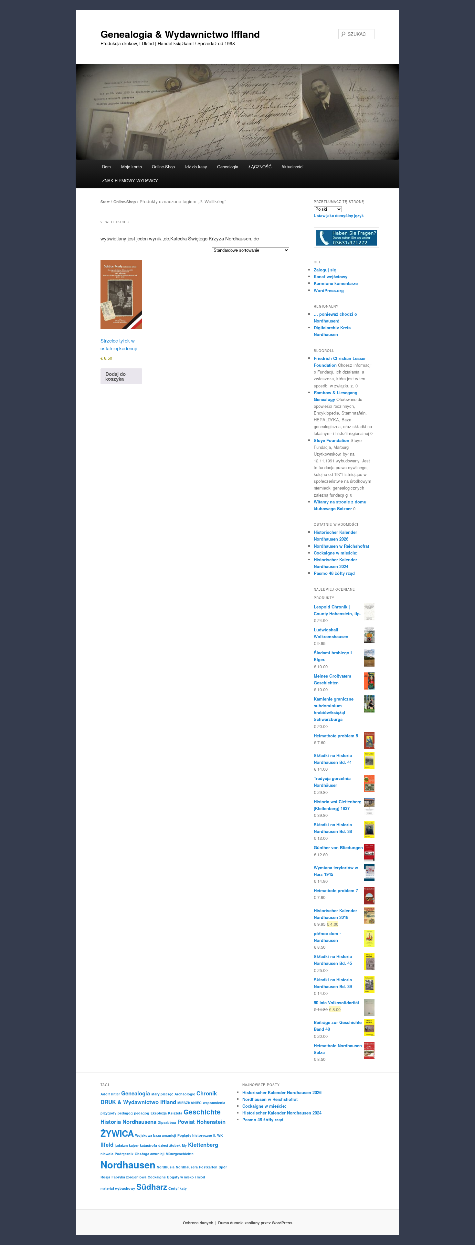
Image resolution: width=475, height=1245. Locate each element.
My (184, 1145)
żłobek (175, 1145)
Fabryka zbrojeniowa (128, 1177)
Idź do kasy (196, 167)
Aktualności (292, 167)
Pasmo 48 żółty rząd (334, 573)
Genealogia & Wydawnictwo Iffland (180, 34)
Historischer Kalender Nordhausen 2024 (282, 1113)
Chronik (206, 1093)
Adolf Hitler (110, 1094)
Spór (223, 1167)
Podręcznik (124, 1153)
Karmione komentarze (336, 283)
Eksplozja (159, 1113)
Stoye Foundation (331, 440)
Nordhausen (127, 1164)
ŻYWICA (117, 1133)
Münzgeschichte (180, 1153)
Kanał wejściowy (330, 276)
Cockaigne (157, 1177)
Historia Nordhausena (128, 1121)
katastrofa (148, 1145)
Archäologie (184, 1094)
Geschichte (202, 1111)
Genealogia (135, 1093)
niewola (106, 1153)
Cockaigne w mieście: (335, 553)
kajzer (134, 1145)
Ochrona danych (198, 1223)
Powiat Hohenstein (201, 1121)
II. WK (218, 1135)
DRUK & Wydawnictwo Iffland (138, 1102)
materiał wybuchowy (117, 1188)
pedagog (125, 1113)
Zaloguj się (325, 270)
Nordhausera (187, 1167)
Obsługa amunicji (149, 1153)
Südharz (151, 1186)
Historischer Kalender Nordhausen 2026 (282, 1092)
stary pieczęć (162, 1094)
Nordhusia (165, 1167)
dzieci (163, 1145)
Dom (106, 167)
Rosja (105, 1177)
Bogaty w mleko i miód (186, 1177)
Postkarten (208, 1167)
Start (105, 202)
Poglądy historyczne (194, 1135)
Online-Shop (124, 202)
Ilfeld (106, 1144)
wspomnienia (214, 1102)
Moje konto (131, 167)
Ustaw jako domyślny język (339, 215)
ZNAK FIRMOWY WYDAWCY (130, 180)
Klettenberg (203, 1144)
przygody (108, 1113)
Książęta (175, 1113)
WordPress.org (329, 290)
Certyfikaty (177, 1188)
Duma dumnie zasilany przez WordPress (255, 1223)
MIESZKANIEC (189, 1102)
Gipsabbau (167, 1122)
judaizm (121, 1145)
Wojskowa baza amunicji (155, 1135)
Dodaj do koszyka (115, 376)
